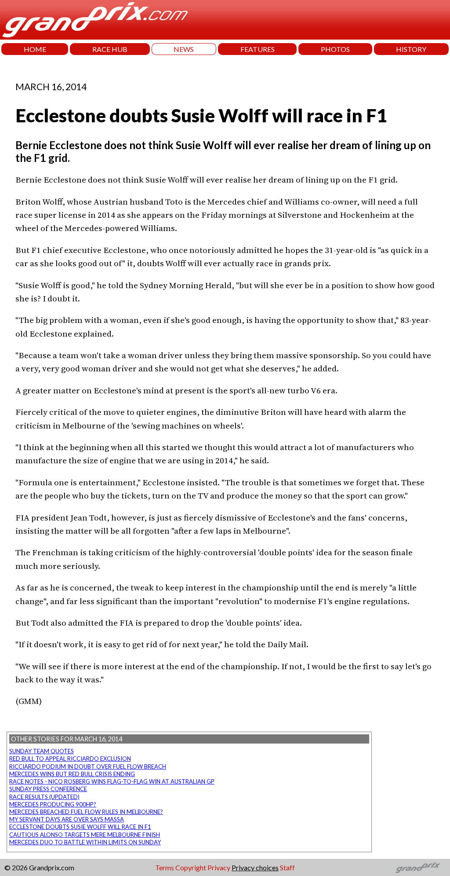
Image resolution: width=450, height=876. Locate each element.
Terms (164, 867)
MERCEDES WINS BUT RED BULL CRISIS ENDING (72, 773)
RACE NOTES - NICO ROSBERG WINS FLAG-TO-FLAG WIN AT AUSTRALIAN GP (111, 781)
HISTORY (411, 49)
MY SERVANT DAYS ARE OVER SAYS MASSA (66, 819)
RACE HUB (109, 49)
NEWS (184, 49)
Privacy (218, 867)
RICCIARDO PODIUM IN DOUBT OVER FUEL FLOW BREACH (87, 766)
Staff (287, 867)
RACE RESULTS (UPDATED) (44, 796)
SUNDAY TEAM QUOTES (41, 751)
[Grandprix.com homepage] (418, 867)
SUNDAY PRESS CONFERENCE (48, 788)
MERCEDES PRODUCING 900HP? (52, 804)
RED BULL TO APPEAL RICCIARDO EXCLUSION (70, 758)
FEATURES (257, 49)
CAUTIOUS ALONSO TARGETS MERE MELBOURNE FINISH (84, 834)
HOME (35, 49)
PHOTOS (335, 49)
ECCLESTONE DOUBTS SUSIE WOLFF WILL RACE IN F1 (80, 826)
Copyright (190, 867)
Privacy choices (255, 867)
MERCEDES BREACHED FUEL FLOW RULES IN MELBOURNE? (86, 811)
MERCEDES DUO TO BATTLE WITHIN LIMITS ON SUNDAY (85, 842)
